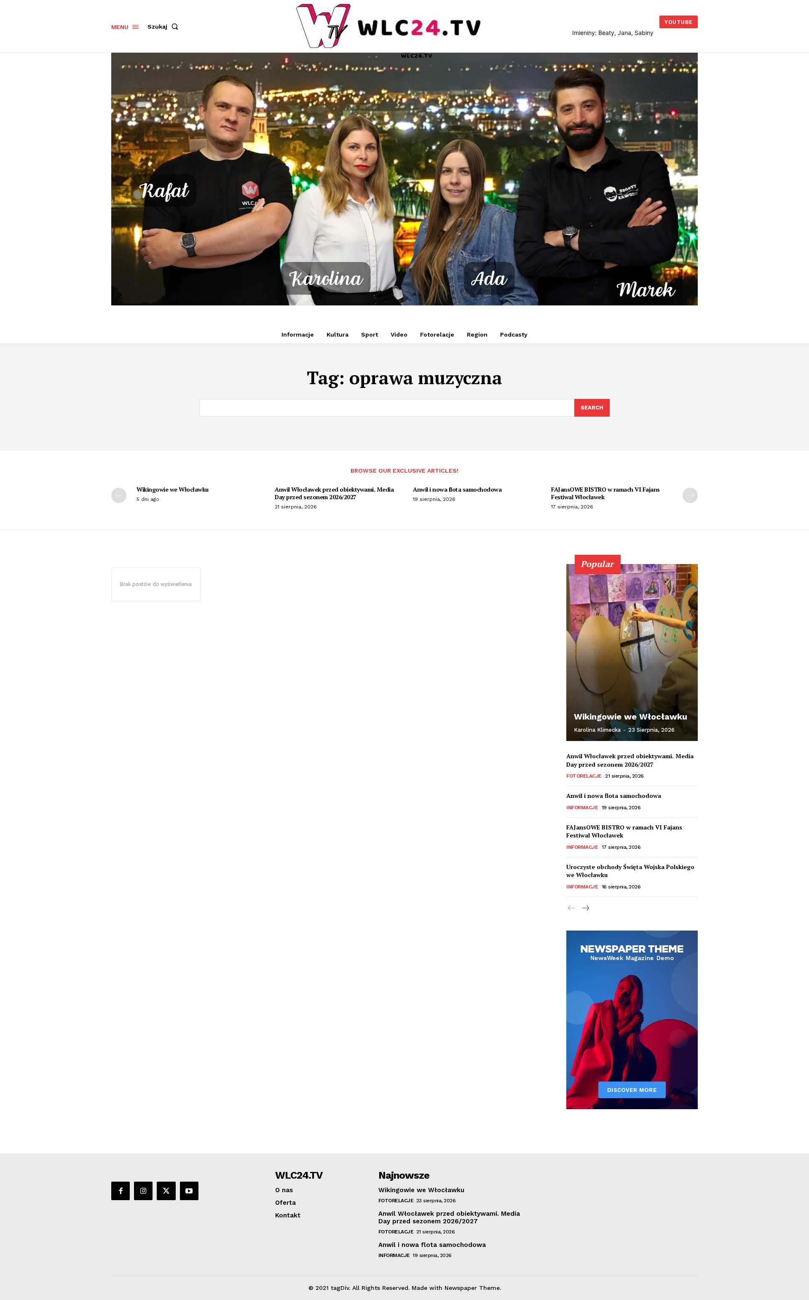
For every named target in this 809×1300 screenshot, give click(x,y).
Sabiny (644, 32)
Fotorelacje (584, 776)
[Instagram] (143, 1191)
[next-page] (690, 495)
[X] (166, 1191)
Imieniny (583, 32)
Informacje (582, 807)
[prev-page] (118, 495)
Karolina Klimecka (597, 730)
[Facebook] (120, 1191)
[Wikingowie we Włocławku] (632, 652)
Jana (624, 32)
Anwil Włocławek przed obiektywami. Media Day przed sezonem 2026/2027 (334, 493)
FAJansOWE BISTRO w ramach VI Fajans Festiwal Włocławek (605, 493)
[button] (164, 26)
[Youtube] (189, 1191)
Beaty (606, 32)
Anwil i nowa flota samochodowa (457, 489)
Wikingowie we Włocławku (173, 489)
